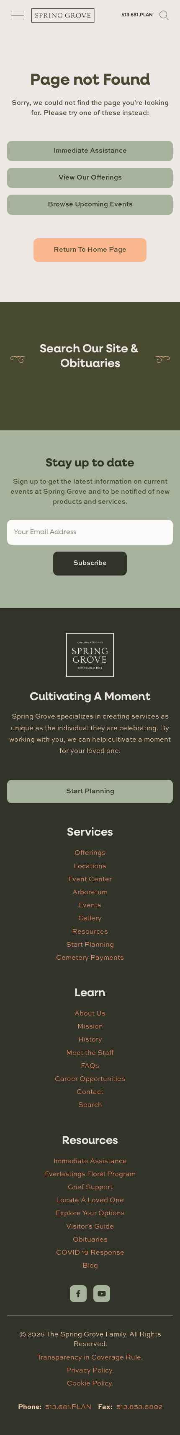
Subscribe (90, 562)
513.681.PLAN (137, 15)
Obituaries (90, 1239)
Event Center (90, 878)
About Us (90, 1013)
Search (90, 1104)
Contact (90, 1091)
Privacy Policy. (90, 1370)
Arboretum (90, 891)
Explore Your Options (90, 1212)
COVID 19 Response (90, 1252)
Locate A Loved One (90, 1199)
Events (90, 904)
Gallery (90, 917)
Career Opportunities (90, 1078)
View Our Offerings (90, 177)
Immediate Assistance (90, 150)
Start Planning (90, 790)
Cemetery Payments (90, 957)
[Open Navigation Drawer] (17, 15)
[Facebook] (78, 1293)
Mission (90, 1026)
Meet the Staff (90, 1052)
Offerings (90, 852)
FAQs (90, 1065)
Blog (90, 1265)
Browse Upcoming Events (90, 203)
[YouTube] (101, 1293)
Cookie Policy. (90, 1383)
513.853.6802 (139, 1406)
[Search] (164, 15)
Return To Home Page (90, 249)
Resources (90, 931)
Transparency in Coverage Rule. (90, 1357)
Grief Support (90, 1186)
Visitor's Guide (90, 1226)
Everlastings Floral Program (90, 1173)
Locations (90, 865)
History (90, 1039)
